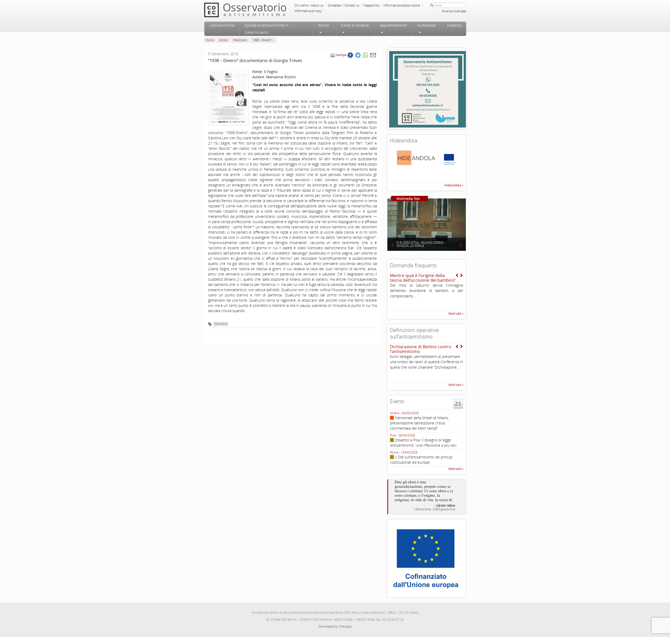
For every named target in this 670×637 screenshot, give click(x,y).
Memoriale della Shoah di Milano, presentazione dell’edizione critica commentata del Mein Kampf (419, 423)
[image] (228, 97)
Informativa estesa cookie (401, 5)
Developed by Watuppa (335, 626)
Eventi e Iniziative (355, 25)
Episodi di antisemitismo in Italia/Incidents (266, 29)
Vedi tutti (454, 313)
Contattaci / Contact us (343, 5)
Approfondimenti (393, 25)
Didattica (454, 25)
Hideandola (452, 185)
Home (210, 40)
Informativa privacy (308, 11)
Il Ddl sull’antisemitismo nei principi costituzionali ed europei (421, 460)
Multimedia (426, 25)
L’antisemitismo (221, 25)
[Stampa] (332, 55)
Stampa (341, 55)
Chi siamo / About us (308, 5)
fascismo (220, 324)
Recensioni (240, 40)
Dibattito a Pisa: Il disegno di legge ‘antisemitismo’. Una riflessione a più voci (423, 442)
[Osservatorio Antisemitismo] (256, 9)
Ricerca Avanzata (454, 11)
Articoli (323, 25)
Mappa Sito (371, 5)
